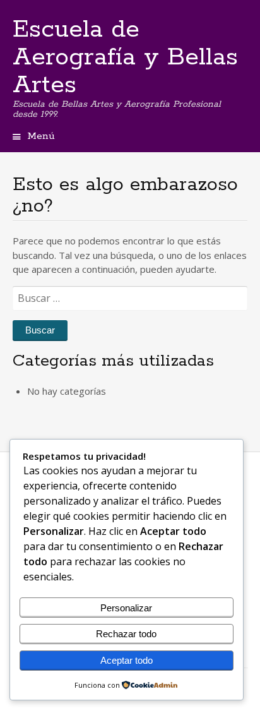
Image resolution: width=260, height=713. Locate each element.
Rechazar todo (126, 633)
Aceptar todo (126, 660)
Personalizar (126, 607)
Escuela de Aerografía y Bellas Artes (125, 57)
